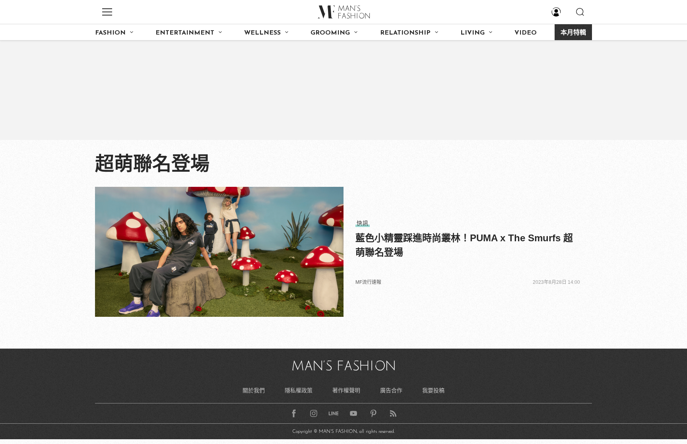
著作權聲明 (346, 390)
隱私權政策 (298, 390)
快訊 (363, 223)
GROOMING (330, 33)
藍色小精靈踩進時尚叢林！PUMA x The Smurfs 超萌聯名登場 (464, 245)
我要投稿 (433, 390)
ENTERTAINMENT (184, 33)
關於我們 (254, 390)
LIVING (472, 33)
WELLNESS (262, 33)
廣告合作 (391, 390)
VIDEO (525, 33)
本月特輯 (573, 33)
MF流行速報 (368, 282)
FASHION (110, 33)
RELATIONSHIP (405, 33)
